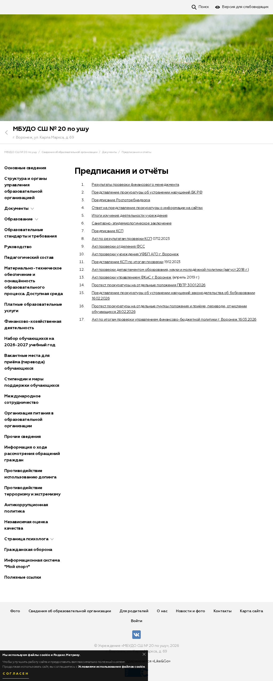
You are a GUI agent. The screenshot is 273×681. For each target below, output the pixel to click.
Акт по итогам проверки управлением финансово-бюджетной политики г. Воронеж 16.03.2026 (174, 319)
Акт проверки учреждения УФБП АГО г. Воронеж (135, 254)
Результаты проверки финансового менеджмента (135, 185)
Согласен (16, 673)
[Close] (144, 654)
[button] (32, 209)
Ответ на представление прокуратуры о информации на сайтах (147, 208)
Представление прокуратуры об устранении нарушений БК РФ (147, 192)
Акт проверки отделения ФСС (118, 246)
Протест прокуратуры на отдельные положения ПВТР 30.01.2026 (149, 285)
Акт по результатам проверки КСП (122, 239)
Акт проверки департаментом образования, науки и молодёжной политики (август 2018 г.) (170, 270)
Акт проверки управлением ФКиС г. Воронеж (131, 277)
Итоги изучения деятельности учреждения (129, 215)
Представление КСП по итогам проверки (127, 262)
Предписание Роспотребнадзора (121, 200)
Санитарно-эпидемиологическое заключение (131, 223)
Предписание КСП (107, 231)
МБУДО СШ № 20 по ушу (51, 129)
